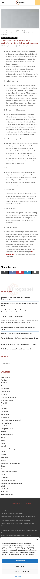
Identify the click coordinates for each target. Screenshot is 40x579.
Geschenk (4, 409)
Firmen (3, 406)
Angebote (4, 380)
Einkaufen (4, 394)
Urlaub (3, 486)
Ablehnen (20, 566)
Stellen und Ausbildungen (9, 472)
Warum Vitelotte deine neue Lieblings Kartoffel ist (16, 535)
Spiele (3, 466)
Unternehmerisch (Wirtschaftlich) (9, 37)
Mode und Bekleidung (8, 449)
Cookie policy (18, 576)
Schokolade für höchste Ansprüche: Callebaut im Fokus (19, 344)
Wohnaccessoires (7, 494)
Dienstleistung (5, 391)
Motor (3, 452)
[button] (37, 540)
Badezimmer (5, 389)
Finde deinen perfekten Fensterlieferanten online (16, 349)
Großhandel (5, 417)
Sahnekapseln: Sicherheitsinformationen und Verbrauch (18, 516)
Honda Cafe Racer (6, 511)
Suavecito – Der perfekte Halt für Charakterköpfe (16, 333)
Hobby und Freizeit (7, 429)
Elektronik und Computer (9, 397)
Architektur (4, 383)
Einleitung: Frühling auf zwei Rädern (12, 316)
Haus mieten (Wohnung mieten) (11, 420)
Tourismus (4, 477)
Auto (2, 386)
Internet (3, 431)
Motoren (3, 454)
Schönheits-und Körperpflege (10, 463)
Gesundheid (5, 414)
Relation (3, 460)
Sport (2, 469)
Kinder (3, 437)
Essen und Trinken (7, 400)
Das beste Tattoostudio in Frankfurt (12, 513)
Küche (3, 440)
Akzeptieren (20, 561)
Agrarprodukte (5, 377)
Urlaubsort (4, 489)
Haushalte (4, 426)
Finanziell (4, 403)
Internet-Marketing (7, 434)
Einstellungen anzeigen (20, 572)
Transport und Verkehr (8, 480)
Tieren (3, 474)
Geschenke (4, 411)
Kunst (3, 443)
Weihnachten (5, 492)
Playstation (4, 457)
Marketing (4, 446)
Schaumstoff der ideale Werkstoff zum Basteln (15, 520)
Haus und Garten (6, 423)
